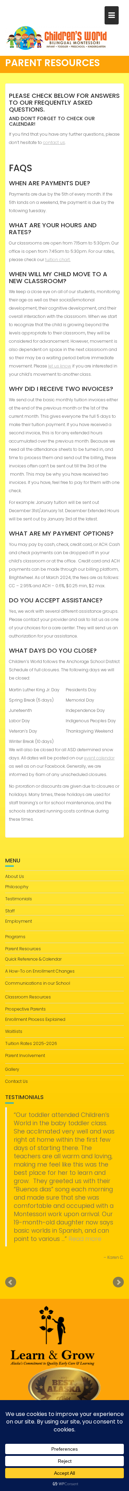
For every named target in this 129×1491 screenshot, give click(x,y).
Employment (18, 921)
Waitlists (13, 1031)
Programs (15, 937)
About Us (14, 876)
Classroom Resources (28, 997)
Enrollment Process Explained (35, 1019)
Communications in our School (37, 983)
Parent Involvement (25, 1055)
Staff (10, 911)
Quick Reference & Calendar (33, 959)
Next (118, 1282)
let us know (59, 366)
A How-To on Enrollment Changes (40, 971)
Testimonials (18, 899)
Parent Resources (23, 949)
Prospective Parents (25, 1009)
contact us (54, 142)
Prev (10, 1282)
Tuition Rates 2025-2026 (31, 1043)
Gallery (12, 1069)
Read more (84, 1239)
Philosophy (17, 887)
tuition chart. (58, 259)
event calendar (99, 758)
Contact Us (16, 1081)
